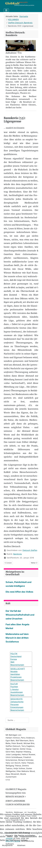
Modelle (14, 671)
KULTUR (14, 684)
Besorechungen (17, 665)
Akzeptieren (7, 845)
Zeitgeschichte (16, 702)
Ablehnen (21, 845)
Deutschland (15, 656)
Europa (13, 659)
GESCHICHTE (16, 699)
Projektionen (16, 677)
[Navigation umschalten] (6, 10)
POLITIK (13, 653)
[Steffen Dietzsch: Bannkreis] (21, 45)
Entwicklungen (16, 707)
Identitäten (15, 674)
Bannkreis (17, 554)
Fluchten (14, 686)
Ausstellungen (16, 692)
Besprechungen (17, 680)
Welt (12, 662)
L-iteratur (14, 689)
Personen (14, 704)
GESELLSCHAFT (17, 669)
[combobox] (17, 720)
